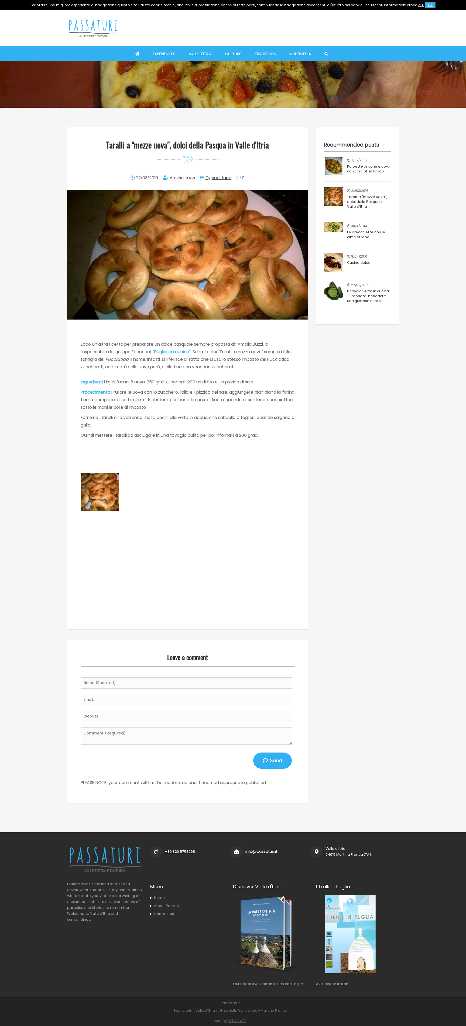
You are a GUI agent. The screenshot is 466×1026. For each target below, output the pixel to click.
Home (159, 897)
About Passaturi (168, 905)
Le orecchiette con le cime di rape (366, 235)
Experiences (164, 54)
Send (275, 760)
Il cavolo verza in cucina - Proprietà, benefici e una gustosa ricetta (368, 296)
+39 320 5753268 (180, 851)
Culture (233, 54)
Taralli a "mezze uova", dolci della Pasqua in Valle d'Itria (367, 201)
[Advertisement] (301, 28)
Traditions (265, 54)
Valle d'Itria (200, 54)
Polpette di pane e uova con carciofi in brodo (368, 169)
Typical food (218, 178)
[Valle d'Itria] (93, 42)
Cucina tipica (359, 262)
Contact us (164, 913)
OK (430, 5)
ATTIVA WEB (237, 1020)
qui (421, 5)
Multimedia (300, 54)
